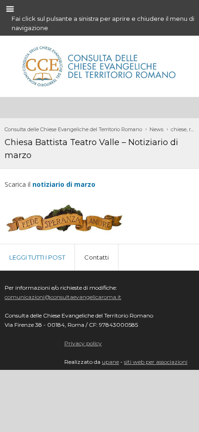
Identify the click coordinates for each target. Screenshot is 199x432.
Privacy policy (83, 343)
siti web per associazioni (155, 361)
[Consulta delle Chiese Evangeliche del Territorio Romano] (99, 65)
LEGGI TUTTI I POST (37, 257)
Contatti (96, 257)
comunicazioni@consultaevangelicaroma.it (63, 296)
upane (110, 361)
